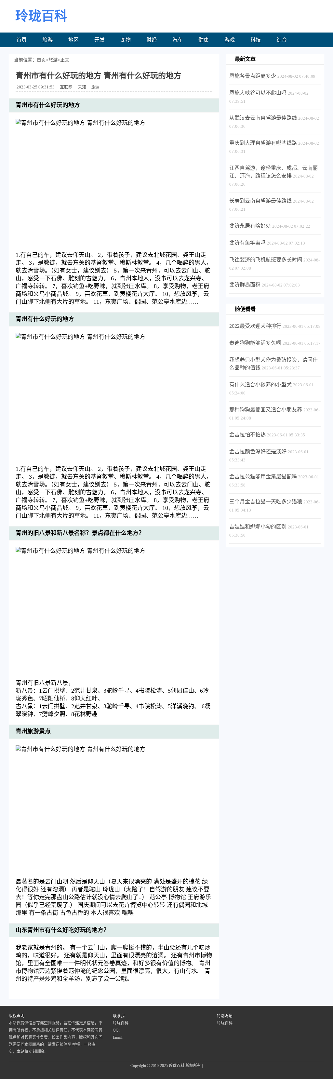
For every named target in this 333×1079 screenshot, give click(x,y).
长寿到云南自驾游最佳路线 (260, 201)
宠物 (125, 40)
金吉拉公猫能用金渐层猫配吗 (263, 476)
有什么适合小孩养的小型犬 (260, 384)
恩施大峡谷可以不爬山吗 (257, 93)
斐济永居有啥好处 (250, 226)
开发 (99, 40)
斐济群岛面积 (244, 284)
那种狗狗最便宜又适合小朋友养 (265, 409)
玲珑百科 (176, 1065)
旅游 (47, 40)
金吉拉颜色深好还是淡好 (257, 451)
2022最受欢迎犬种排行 (255, 326)
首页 (21, 40)
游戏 (229, 40)
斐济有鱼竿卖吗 (247, 243)
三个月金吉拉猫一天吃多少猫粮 (265, 501)
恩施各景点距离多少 (252, 76)
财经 (151, 40)
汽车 (177, 40)
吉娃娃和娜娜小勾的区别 (257, 526)
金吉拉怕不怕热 (247, 434)
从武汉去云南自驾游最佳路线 (263, 118)
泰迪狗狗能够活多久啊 (255, 343)
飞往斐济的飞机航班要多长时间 (265, 259)
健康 (203, 40)
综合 (281, 40)
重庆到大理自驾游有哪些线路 (263, 143)
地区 (73, 40)
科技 (255, 40)
